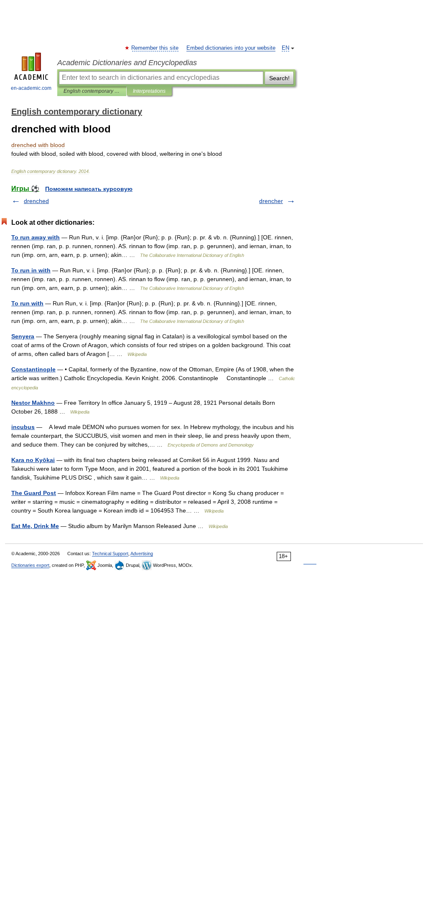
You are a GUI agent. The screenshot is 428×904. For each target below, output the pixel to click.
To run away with (35, 237)
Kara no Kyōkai (33, 460)
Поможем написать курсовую (88, 188)
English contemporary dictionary (92, 91)
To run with (27, 303)
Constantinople (33, 369)
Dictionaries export (30, 565)
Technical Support (110, 553)
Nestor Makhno (33, 402)
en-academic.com (31, 88)
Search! (279, 78)
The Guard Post (33, 493)
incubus (23, 427)
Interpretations (149, 91)
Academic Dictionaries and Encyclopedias (127, 62)
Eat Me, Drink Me (35, 526)
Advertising (141, 553)
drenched (36, 201)
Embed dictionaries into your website (230, 48)
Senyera (22, 336)
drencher (271, 201)
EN (285, 48)
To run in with (31, 270)
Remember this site (155, 48)
